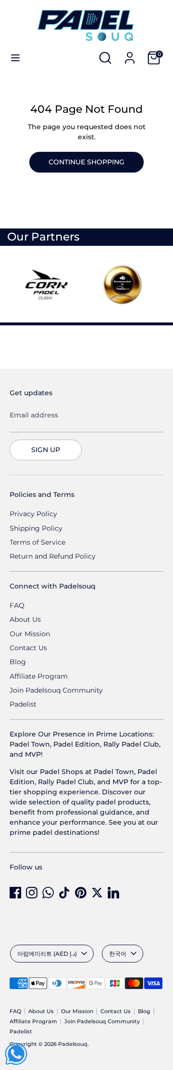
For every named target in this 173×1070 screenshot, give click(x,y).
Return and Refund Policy (53, 556)
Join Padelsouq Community (56, 690)
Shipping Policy (36, 528)
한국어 (117, 953)
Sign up (45, 449)
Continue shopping (86, 162)
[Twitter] (97, 892)
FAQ (17, 605)
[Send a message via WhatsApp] (16, 1054)
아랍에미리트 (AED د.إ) (47, 953)
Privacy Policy (33, 513)
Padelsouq (72, 1044)
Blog (18, 661)
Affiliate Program (39, 676)
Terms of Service (37, 542)
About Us (25, 619)
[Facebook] (15, 892)
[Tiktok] (64, 892)
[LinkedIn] (113, 892)
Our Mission (30, 633)
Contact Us (28, 647)
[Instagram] (31, 892)
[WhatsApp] (48, 892)
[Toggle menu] (15, 57)
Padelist (23, 704)
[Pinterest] (80, 892)
